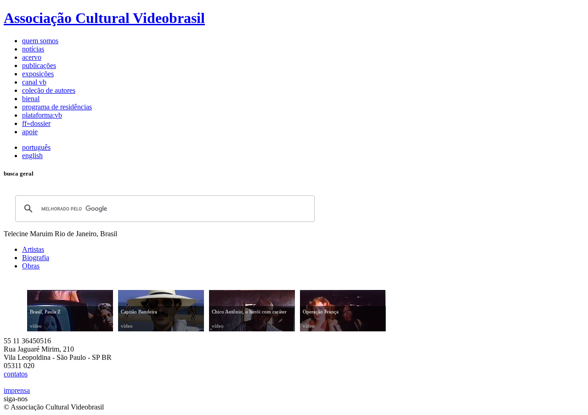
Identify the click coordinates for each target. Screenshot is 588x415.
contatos (16, 374)
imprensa (17, 390)
